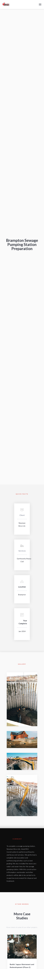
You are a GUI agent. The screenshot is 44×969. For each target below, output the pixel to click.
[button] (40, 4)
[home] (5, 4)
